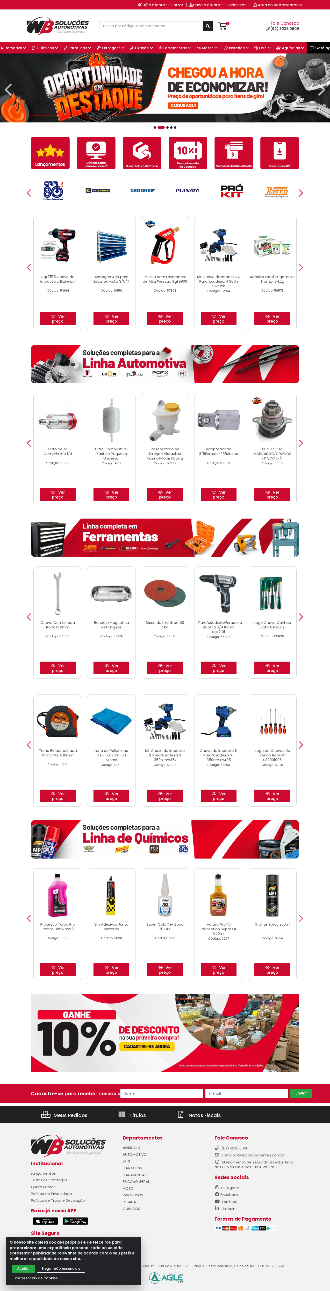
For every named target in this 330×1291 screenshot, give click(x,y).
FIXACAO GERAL (136, 1181)
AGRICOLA (132, 1147)
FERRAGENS (132, 1167)
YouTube (229, 1201)
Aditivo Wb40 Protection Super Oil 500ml (219, 929)
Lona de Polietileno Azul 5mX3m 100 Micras (111, 755)
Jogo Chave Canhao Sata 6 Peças (272, 625)
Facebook (229, 1194)
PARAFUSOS (133, 1195)
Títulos (137, 1115)
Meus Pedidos (69, 1115)
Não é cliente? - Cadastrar (220, 5)
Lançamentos (43, 1173)
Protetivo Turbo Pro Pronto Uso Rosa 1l (57, 926)
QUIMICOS (131, 1208)
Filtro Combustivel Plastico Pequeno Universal (111, 453)
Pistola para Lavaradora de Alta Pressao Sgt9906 (165, 279)
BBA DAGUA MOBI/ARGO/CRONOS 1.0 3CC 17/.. (272, 453)
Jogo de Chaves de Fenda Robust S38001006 (272, 755)
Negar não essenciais (61, 1268)
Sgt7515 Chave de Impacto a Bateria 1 (57, 279)
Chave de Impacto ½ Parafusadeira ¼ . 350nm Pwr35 (218, 755)
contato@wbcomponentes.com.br (253, 1155)
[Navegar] (8, 90)
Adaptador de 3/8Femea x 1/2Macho (218, 451)
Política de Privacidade (51, 1193)
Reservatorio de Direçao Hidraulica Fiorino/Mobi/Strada (165, 453)
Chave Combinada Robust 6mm (58, 625)
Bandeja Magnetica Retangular (111, 625)
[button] (155, 127)
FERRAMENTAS (135, 1174)
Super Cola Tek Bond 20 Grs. (165, 926)
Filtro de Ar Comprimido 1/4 (57, 451)
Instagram (230, 1187)
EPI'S (126, 1161)
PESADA (129, 1201)
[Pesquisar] (208, 26)
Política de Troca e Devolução (58, 1200)
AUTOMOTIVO (135, 1154)
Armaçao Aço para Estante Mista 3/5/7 (111, 279)
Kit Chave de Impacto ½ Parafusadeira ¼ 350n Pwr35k (218, 281)
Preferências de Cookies (36, 1278)
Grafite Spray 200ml (272, 924)
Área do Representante (280, 5)
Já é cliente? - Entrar (163, 5)
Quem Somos (43, 1186)
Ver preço (58, 319)
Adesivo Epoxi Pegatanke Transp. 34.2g (272, 279)
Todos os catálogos (49, 1180)
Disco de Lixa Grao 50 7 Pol (165, 625)
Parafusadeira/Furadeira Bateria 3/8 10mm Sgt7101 (220, 627)
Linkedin (228, 1208)
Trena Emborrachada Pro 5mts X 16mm (58, 753)
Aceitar (23, 1268)
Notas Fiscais (204, 1115)
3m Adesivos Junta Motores (111, 926)
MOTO (128, 1188)
